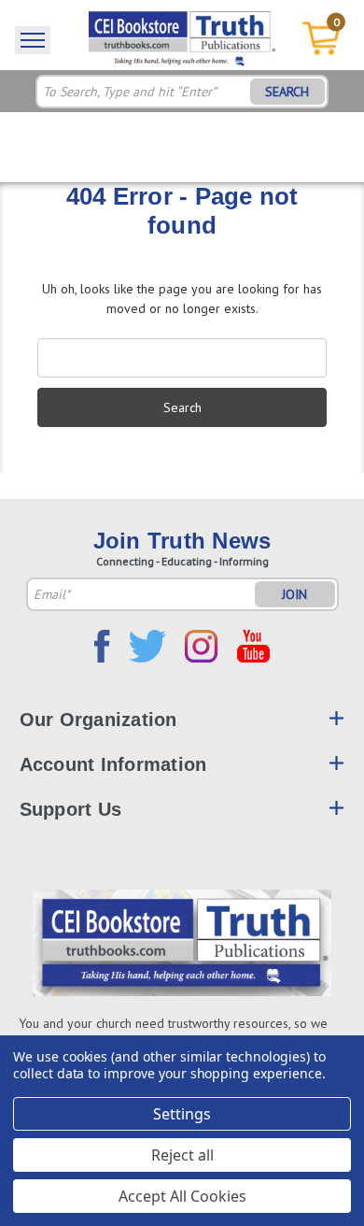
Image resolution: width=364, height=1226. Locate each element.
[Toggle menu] (32, 40)
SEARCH (287, 91)
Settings (182, 1114)
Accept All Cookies (182, 1196)
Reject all (182, 1155)
